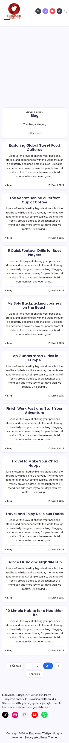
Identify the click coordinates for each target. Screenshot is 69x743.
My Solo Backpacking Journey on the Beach (34, 305)
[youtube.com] (52, 11)
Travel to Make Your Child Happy (35, 463)
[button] (65, 11)
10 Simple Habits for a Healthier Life (34, 612)
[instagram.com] (45, 11)
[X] (5, 715)
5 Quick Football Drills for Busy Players (34, 252)
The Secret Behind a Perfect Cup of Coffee (34, 200)
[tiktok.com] (59, 11)
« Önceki (15, 665)
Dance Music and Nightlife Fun (34, 562)
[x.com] (38, 11)
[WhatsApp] (44, 715)
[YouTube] (34, 715)
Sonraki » (34, 674)
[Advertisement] (34, 62)
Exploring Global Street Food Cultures (34, 147)
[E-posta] (25, 715)
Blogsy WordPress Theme (41, 737)
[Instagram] (15, 715)
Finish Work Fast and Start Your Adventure (34, 410)
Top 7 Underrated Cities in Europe (34, 358)
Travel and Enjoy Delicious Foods (34, 513)
